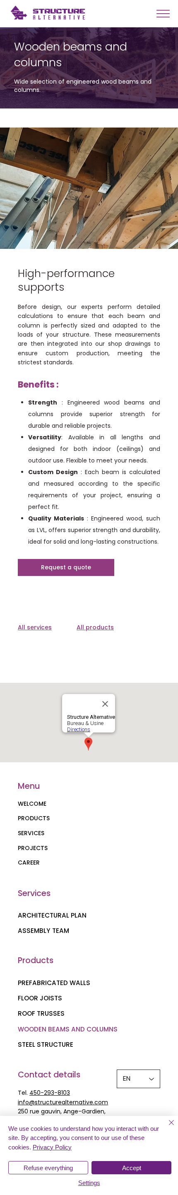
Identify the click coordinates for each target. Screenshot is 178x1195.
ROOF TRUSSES (41, 1013)
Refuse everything (48, 1167)
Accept (131, 1167)
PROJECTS (33, 848)
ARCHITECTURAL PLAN (52, 915)
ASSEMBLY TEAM (43, 930)
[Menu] (163, 13)
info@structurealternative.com (63, 1102)
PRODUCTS (34, 818)
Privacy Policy (52, 1147)
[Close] (166, 1127)
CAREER (29, 862)
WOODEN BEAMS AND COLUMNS (68, 1029)
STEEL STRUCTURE (45, 1044)
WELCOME (32, 804)
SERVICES (31, 833)
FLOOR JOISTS (40, 998)
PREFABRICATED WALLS (54, 982)
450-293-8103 (49, 1093)
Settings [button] (89, 1182)
